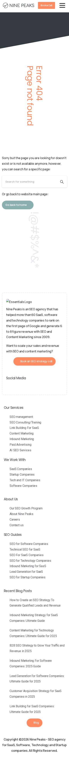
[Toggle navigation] (62, 5)
